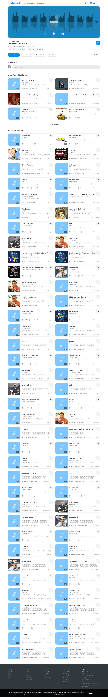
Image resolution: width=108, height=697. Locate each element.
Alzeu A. (73, 173)
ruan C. (25, 202)
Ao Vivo (81, 301)
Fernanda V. (74, 334)
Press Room (11, 675)
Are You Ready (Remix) (91, 114)
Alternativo (26, 140)
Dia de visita (47, 154)
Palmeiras (40, 169)
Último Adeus (83, 169)
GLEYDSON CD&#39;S (75, 305)
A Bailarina (40, 114)
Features (28, 677)
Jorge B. (73, 510)
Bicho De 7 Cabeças (27, 84)
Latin (24, 184)
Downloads (22, 46)
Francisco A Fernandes (75, 408)
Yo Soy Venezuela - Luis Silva (86, 272)
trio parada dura (31, 49)
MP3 (10, 49)
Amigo (87, 228)
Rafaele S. (26, 276)
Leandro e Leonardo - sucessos (80, 466)
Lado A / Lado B (83, 389)
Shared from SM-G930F (36, 173)
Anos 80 (84, 213)
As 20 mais (80, 140)
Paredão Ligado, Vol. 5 (37, 330)
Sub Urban (85, 84)
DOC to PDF (66, 671)
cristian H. (25, 393)
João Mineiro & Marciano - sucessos (80, 481)
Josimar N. (73, 202)
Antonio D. (26, 334)
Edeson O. (25, 364)
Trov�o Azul (46, 213)
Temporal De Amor (84, 462)
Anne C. (73, 320)
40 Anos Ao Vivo (33, 213)
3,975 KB (15, 49)
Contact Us (29, 679)
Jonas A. (73, 246)
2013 (46, 242)
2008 (82, 228)
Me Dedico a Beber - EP (38, 242)
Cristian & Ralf (36, 418)
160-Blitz (80, 217)
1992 (91, 462)
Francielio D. (26, 188)
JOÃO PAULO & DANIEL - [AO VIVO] (87, 305)
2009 (40, 316)
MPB (44, 84)
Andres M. (73, 276)
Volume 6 (35, 316)
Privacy (83, 673)
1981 (89, 169)
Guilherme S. (26, 628)
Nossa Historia (83, 404)
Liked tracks (82, 540)
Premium (10, 671)
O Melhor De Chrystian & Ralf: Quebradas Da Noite (87, 286)
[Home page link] (15, 3)
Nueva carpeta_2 (35, 569)
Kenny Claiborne (74, 114)
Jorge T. (73, 217)
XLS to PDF (66, 677)
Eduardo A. (26, 173)
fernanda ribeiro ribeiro (27, 144)
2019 (95, 154)
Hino (24, 169)
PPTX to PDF (66, 673)
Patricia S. (73, 554)
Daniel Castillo (74, 525)
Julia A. (25, 584)
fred (72, 466)
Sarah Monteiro (27, 349)
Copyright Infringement (87, 675)
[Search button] (85, 3)
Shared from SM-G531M (34, 246)
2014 (49, 433)
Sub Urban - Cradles (75, 84)
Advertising (47, 673)
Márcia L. (73, 598)
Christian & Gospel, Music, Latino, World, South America (30, 257)
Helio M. (25, 452)
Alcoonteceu (35, 272)
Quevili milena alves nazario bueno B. (27, 158)
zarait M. (73, 261)
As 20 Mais (33, 154)
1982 (90, 404)
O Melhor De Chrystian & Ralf (39, 550)
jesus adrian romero (36, 261)
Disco (82, 114)
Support (28, 671)
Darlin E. (25, 569)
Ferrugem (37, 349)
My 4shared (82, 188)
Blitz (89, 213)
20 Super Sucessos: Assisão (39, 433)
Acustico (77, 228)
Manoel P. (25, 217)
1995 (93, 374)
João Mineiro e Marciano (29, 114)
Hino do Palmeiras (31, 169)
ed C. (72, 290)
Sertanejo (73, 140)
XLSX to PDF (66, 681)
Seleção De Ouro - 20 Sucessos (87, 477)
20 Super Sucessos (36, 228)
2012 (40, 213)
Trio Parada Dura (45, 140)
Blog (9, 677)
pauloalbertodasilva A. (75, 232)
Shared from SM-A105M (34, 320)
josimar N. (12, 46)
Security (84, 677)
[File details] (14, 84)
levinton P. (25, 261)
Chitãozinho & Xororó (84, 374)
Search (9, 673)
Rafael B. (25, 290)
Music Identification (86, 679)
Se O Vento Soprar (45, 536)
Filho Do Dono (83, 242)
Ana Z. (25, 246)
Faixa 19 (45, 184)
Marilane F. (73, 540)
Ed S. (72, 378)
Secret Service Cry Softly (29, 97)
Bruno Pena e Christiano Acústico (38, 198)
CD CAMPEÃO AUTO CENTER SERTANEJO (85, 154)
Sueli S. (25, 320)
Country (72, 184)
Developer (47, 677)
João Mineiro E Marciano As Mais (84, 184)
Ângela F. (25, 437)
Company (47, 671)
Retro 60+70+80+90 (75, 213)
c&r (77, 290)
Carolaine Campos (75, 393)
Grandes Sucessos (35, 140)
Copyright (47, 675)
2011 (90, 389)
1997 (87, 565)
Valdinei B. (26, 232)
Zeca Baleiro (37, 84)
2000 (94, 184)
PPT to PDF (66, 679)
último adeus (40, 49)
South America (22, 49)
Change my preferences (59, 694)
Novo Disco (82, 330)
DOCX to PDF (66, 675)
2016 (86, 140)
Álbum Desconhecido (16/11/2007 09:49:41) (35, 184)
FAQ (27, 673)
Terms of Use (85, 671)
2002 (49, 550)
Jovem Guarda (26, 228)
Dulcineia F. (73, 188)
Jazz (71, 228)
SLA (83, 681)
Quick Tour (29, 675)
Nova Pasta (82, 276)
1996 (89, 242)
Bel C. (72, 144)
